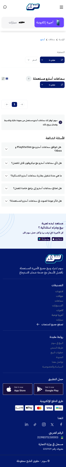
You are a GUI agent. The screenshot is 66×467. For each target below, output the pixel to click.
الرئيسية (62, 39)
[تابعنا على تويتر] (52, 424)
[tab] (49, 22)
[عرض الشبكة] (3, 78)
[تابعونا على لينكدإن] (26, 424)
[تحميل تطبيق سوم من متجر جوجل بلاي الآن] (44, 239)
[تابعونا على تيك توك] (35, 424)
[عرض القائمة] (6, 78)
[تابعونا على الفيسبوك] (61, 424)
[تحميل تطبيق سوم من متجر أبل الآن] (57, 239)
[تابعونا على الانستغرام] (44, 424)
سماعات (52, 39)
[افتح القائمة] (61, 7)
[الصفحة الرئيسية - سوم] (33, 7)
